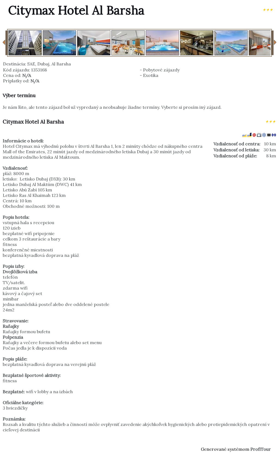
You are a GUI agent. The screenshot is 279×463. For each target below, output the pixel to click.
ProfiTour (260, 449)
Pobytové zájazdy (161, 70)
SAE (31, 64)
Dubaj (43, 64)
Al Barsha (61, 64)
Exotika (150, 75)
